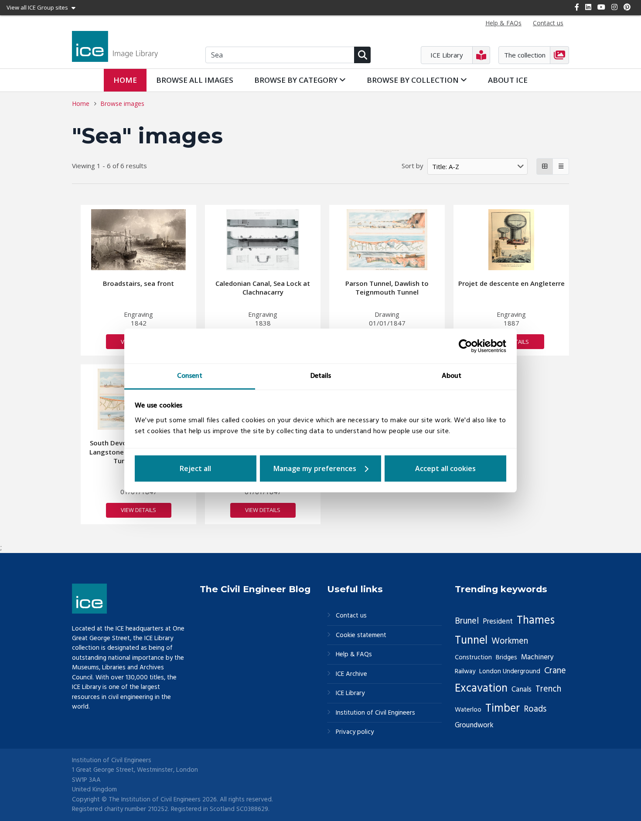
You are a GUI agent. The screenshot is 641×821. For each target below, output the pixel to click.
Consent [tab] (189, 376)
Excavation (481, 688)
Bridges (506, 657)
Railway (465, 671)
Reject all (195, 468)
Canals (521, 689)
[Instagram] (614, 7)
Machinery (537, 657)
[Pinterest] (627, 7)
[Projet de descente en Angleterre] (511, 239)
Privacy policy (355, 732)
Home (125, 80)
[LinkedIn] (588, 7)
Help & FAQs (354, 655)
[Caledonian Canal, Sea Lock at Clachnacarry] (262, 239)
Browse (194, 80)
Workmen (509, 641)
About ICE (508, 80)
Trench (548, 689)
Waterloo (468, 710)
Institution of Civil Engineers (375, 713)
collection (413, 80)
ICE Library (350, 694)
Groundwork (474, 725)
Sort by (412, 165)
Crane (555, 671)
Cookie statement (361, 636)
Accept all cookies (445, 468)
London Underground (509, 671)
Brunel (467, 621)
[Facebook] (577, 7)
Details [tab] (320, 376)
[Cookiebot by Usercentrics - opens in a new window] (468, 346)
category (296, 80)
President (498, 622)
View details (138, 510)
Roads (535, 709)
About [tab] (451, 376)
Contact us (351, 616)
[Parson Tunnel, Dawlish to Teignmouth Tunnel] (387, 239)
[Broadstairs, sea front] (138, 239)
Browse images (122, 103)
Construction (473, 657)
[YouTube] (601, 7)
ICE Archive (351, 674)
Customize (321, 468)
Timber (502, 708)
